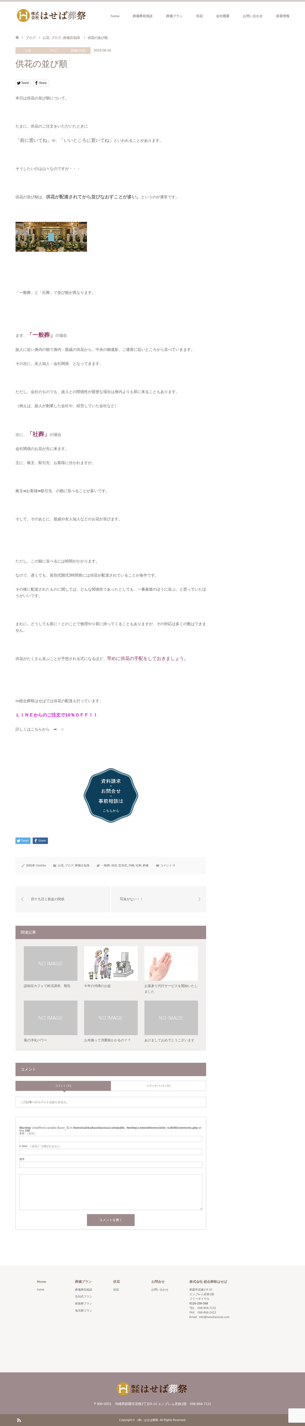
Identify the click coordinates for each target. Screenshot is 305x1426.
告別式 (122, 865)
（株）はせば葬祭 (146, 1420)
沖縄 (131, 865)
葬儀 (145, 865)
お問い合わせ (253, 16)
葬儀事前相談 (143, 16)
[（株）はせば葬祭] (51, 15)
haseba (41, 865)
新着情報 (283, 16)
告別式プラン (83, 1296)
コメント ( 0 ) (63, 1085)
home (115, 16)
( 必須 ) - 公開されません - (40, 1146)
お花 (28, 50)
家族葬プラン (83, 1303)
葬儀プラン (174, 16)
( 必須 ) (27, 1133)
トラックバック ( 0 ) (158, 1085)
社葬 (138, 865)
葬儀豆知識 (78, 50)
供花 (199, 16)
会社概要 (222, 16)
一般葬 (105, 865)
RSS (19, 1420)
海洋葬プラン (83, 1310)
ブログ (53, 50)
